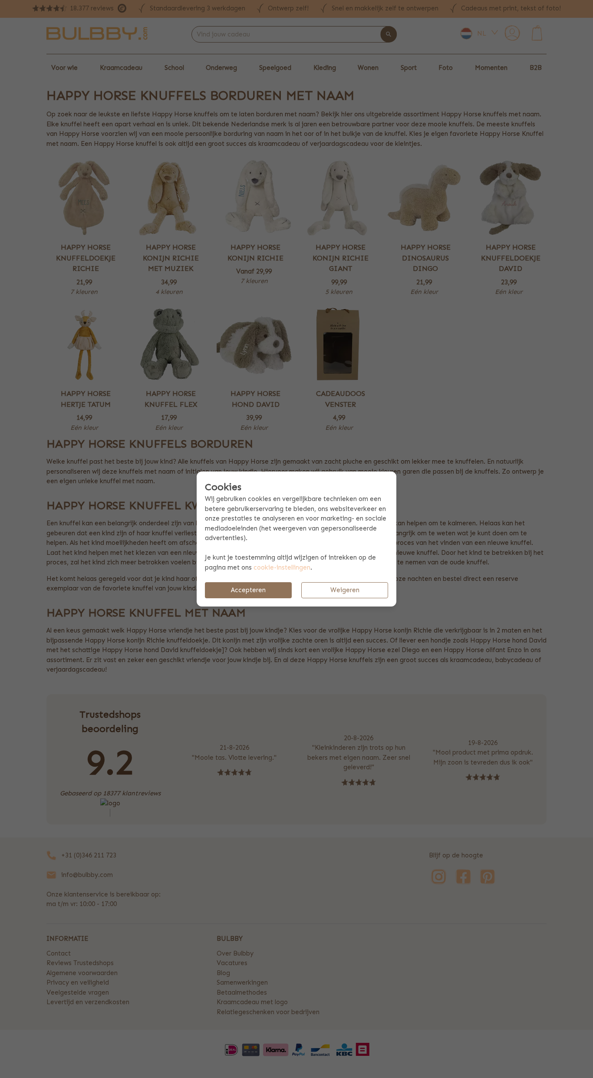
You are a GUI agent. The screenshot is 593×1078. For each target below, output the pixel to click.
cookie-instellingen (282, 567)
